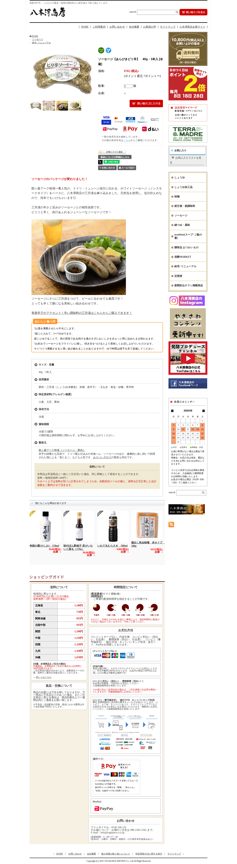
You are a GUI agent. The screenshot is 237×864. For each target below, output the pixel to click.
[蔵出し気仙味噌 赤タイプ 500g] (147, 525)
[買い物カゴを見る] (193, 14)
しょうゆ (179, 177)
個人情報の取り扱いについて (115, 853)
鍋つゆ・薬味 (182, 225)
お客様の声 (149, 26)
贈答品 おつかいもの (186, 247)
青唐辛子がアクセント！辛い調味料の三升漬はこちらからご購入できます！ (81, 312)
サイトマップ (168, 26)
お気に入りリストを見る (185, 160)
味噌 (177, 196)
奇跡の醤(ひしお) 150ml (44, 545)
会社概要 (134, 26)
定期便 (178, 276)
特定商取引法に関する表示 (149, 853)
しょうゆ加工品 (183, 187)
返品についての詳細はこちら (115, 157)
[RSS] (171, 525)
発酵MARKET (182, 256)
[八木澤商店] (47, 16)
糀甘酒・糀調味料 (184, 206)
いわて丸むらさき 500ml (112, 545)
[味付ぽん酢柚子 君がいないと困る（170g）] (79, 526)
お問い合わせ (117, 26)
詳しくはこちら (43, 677)
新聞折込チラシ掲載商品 (188, 285)
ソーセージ (37, 39)
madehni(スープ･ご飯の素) (188, 236)
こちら (127, 140)
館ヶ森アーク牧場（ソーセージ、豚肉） (62, 450)
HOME (85, 26)
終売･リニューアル (41, 42)
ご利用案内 (99, 26)
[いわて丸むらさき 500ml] (113, 526)
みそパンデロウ (102, 457)
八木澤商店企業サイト (192, 26)
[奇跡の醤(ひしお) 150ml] (45, 526)
